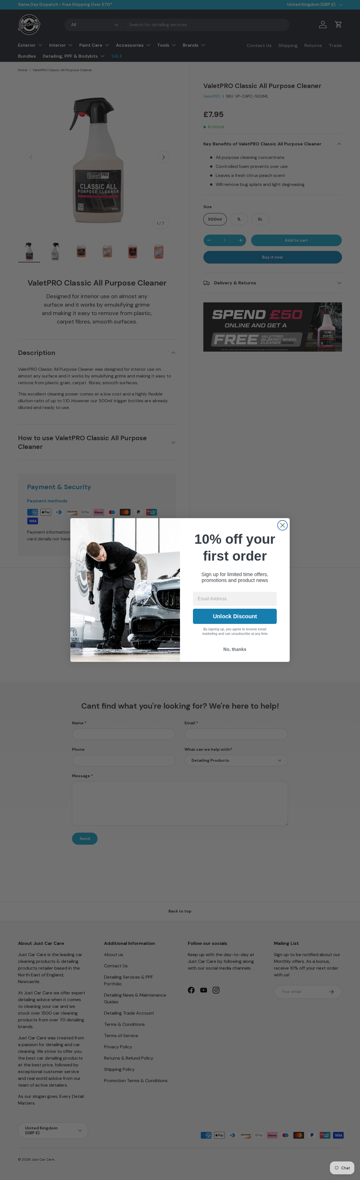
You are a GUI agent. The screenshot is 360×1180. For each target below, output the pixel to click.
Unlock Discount (235, 616)
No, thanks (234, 649)
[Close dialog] (282, 525)
